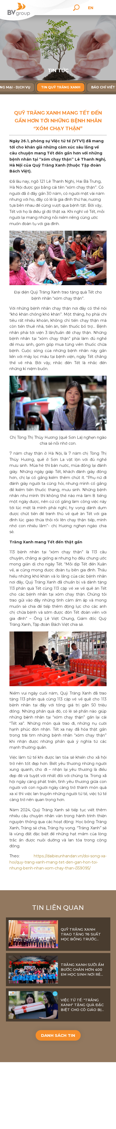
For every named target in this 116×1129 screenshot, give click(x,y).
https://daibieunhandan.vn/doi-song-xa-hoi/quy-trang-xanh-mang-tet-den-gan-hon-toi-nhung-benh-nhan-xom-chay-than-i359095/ (58, 862)
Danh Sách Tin (58, 1035)
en (90, 7)
